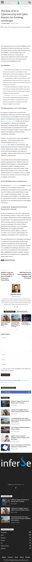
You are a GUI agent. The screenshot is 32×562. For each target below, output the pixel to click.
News (6, 6)
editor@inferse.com (19, 484)
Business (3, 537)
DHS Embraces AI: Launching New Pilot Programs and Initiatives (24, 275)
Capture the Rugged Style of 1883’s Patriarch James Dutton (5, 324)
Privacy (27, 557)
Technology (4, 532)
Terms (22, 557)
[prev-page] (15, 330)
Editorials (3, 548)
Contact (10, 557)
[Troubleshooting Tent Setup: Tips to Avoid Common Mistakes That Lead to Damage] (16, 317)
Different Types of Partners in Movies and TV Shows (20, 402)
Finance (3, 540)
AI (5, 260)
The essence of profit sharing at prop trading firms (26, 323)
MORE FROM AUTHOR (22, 311)
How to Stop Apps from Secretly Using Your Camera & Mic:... (21, 445)
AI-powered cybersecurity (16, 95)
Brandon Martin (6, 23)
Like (29, 392)
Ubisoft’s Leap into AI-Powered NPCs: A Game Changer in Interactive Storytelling (7, 276)
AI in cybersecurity (15, 185)
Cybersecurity (11, 260)
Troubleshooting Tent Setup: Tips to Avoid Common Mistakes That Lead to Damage (15, 324)
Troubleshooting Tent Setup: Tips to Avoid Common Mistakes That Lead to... (21, 420)
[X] (17, 307)
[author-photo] (16, 288)
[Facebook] (15, 307)
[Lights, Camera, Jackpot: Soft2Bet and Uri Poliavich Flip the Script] (5, 438)
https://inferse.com (16, 296)
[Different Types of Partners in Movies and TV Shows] (5, 403)
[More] (21, 264)
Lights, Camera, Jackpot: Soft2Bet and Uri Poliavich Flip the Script (20, 437)
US (1, 543)
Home (2, 6)
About (4, 557)
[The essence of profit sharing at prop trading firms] (26, 317)
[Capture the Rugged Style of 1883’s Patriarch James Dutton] (5, 317)
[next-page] (17, 330)
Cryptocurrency (5, 545)
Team (16, 557)
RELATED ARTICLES (9, 311)
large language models (9, 121)
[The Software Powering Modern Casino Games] (5, 429)
